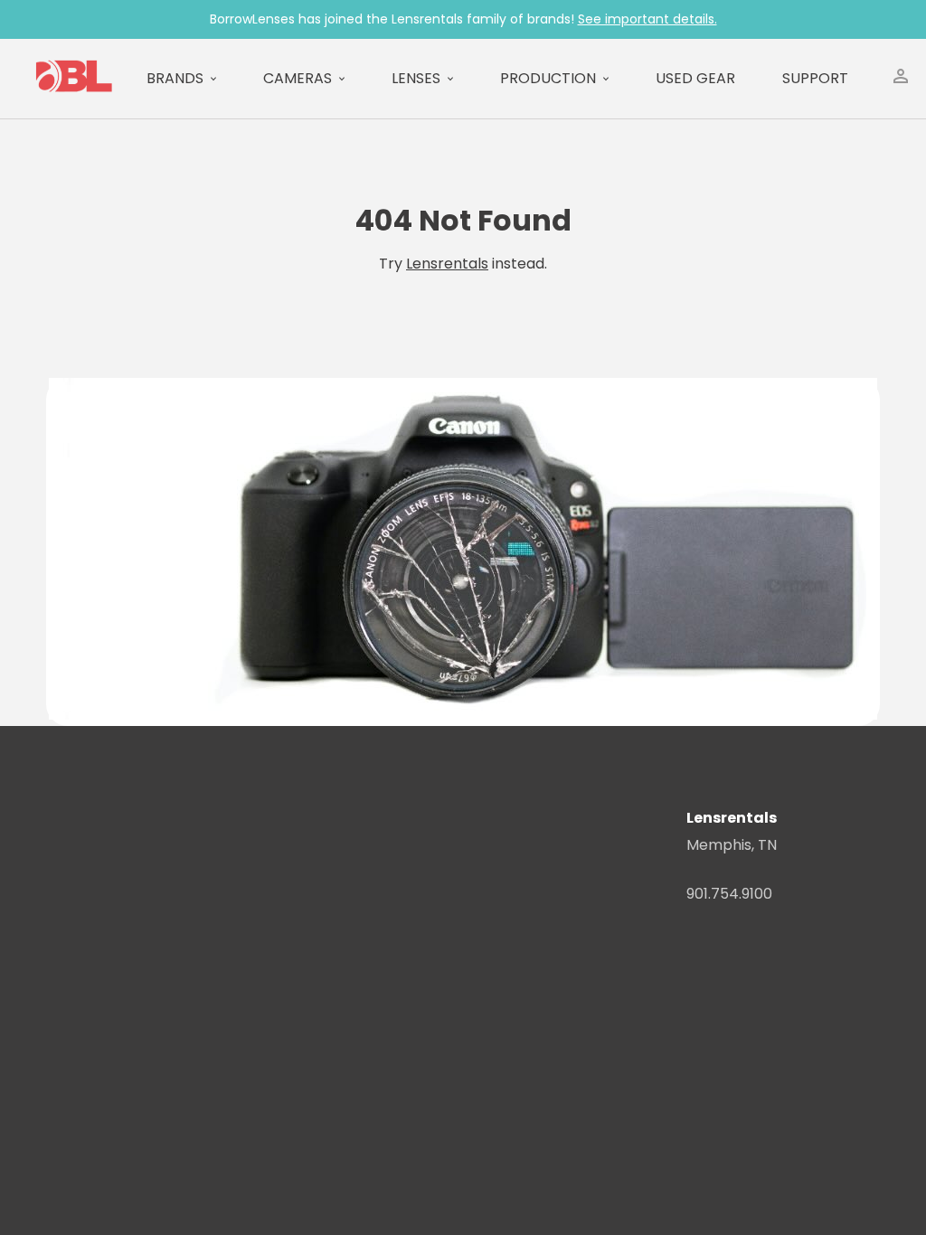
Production (548, 78)
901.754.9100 (729, 893)
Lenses (416, 78)
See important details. (647, 19)
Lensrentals (447, 263)
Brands (174, 78)
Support (815, 78)
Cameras (297, 78)
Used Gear (695, 78)
